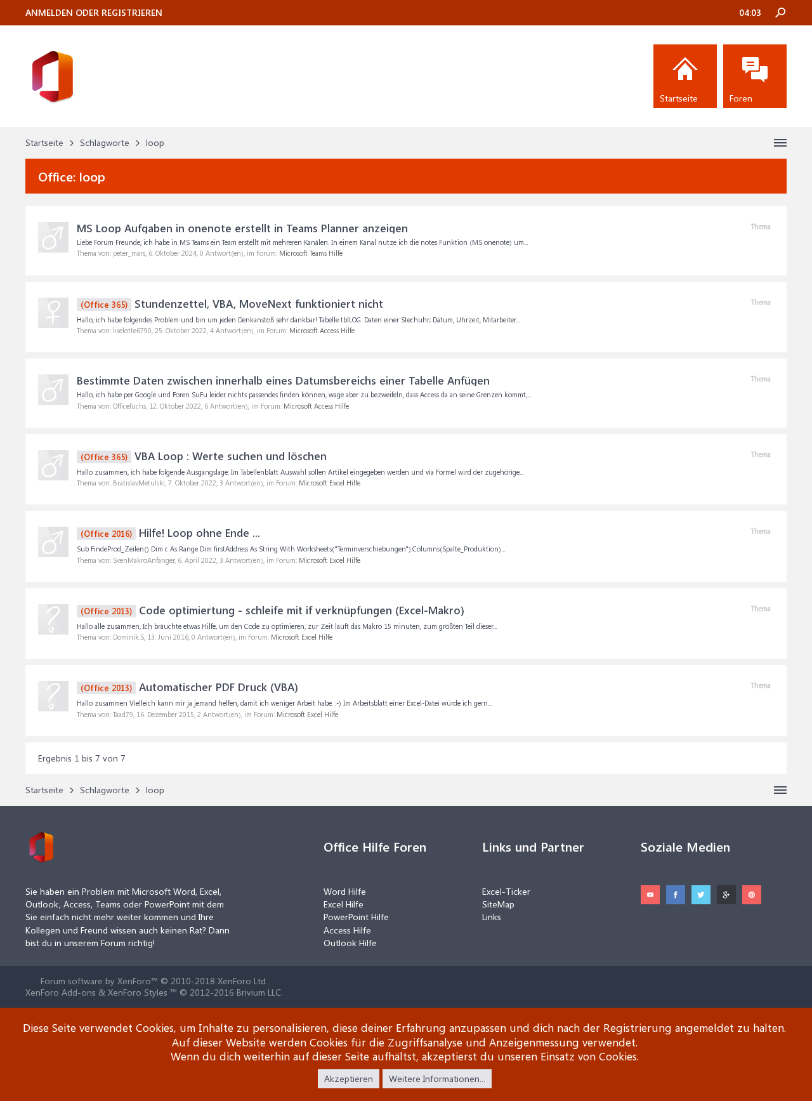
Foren (741, 98)
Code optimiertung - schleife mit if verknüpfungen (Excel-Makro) (272, 610)
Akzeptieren (348, 1078)
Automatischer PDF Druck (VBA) (189, 687)
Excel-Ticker (506, 891)
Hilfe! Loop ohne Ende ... (170, 532)
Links (491, 917)
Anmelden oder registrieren (93, 12)
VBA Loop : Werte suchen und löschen (204, 456)
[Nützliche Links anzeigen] (780, 143)
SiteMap (498, 904)
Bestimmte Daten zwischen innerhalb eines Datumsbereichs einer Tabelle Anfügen (283, 380)
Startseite (679, 98)
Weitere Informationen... (437, 1078)
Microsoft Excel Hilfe (329, 482)
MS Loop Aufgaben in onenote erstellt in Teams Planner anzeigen (242, 228)
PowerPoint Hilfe (356, 917)
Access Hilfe (347, 930)
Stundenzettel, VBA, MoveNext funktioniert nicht (232, 303)
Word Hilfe (345, 891)
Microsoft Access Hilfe (322, 330)
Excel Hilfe (343, 904)
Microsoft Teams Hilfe (311, 253)
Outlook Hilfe (350, 943)
